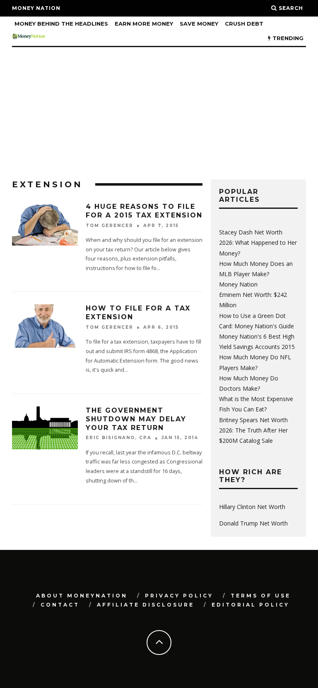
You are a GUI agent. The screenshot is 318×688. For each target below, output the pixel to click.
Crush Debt (244, 23)
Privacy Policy (179, 595)
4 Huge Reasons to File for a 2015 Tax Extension (144, 211)
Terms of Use (261, 595)
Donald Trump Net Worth (253, 523)
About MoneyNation (82, 595)
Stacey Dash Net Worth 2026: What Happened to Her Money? (258, 242)
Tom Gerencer (109, 225)
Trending (287, 38)
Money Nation (36, 8)
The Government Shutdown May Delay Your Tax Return (136, 419)
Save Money (199, 23)
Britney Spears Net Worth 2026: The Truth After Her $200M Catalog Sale (253, 430)
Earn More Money (144, 23)
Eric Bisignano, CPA (119, 438)
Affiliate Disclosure (145, 605)
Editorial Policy (250, 605)
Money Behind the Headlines (61, 23)
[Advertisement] (159, 109)
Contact (60, 605)
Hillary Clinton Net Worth (252, 507)
